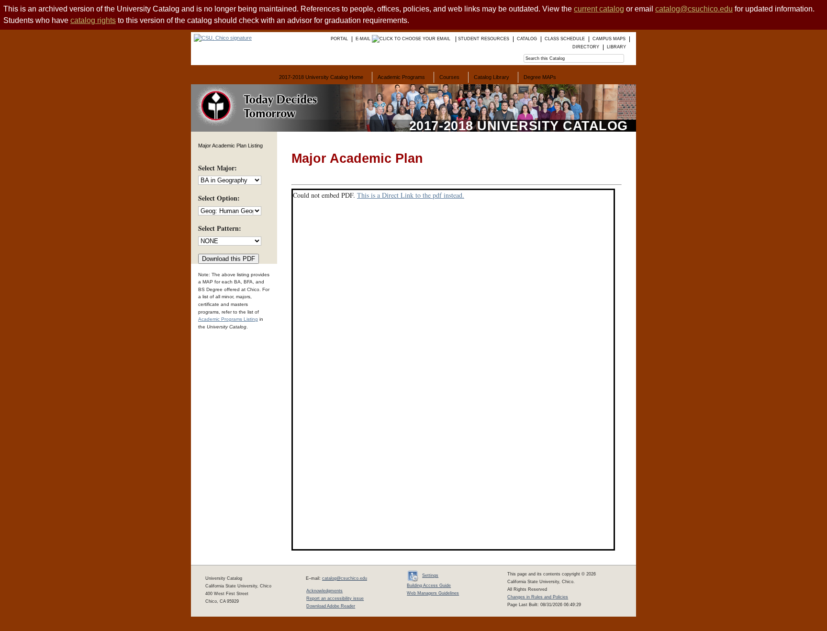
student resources (483, 38)
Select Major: (217, 168)
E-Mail (364, 38)
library (616, 47)
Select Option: (219, 198)
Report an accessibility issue (335, 598)
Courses (449, 77)
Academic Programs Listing (228, 319)
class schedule (565, 38)
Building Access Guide (429, 585)
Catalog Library (491, 77)
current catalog (599, 9)
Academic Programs (401, 77)
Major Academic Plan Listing (230, 145)
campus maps (609, 38)
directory (585, 47)
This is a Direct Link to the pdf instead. (410, 195)
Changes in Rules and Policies (537, 597)
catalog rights (93, 20)
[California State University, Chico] (221, 38)
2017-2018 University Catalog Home (321, 77)
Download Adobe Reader (330, 606)
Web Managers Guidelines (433, 593)
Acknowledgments (324, 590)
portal (339, 38)
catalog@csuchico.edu (694, 9)
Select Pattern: (219, 228)
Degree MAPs (540, 77)
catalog (527, 38)
